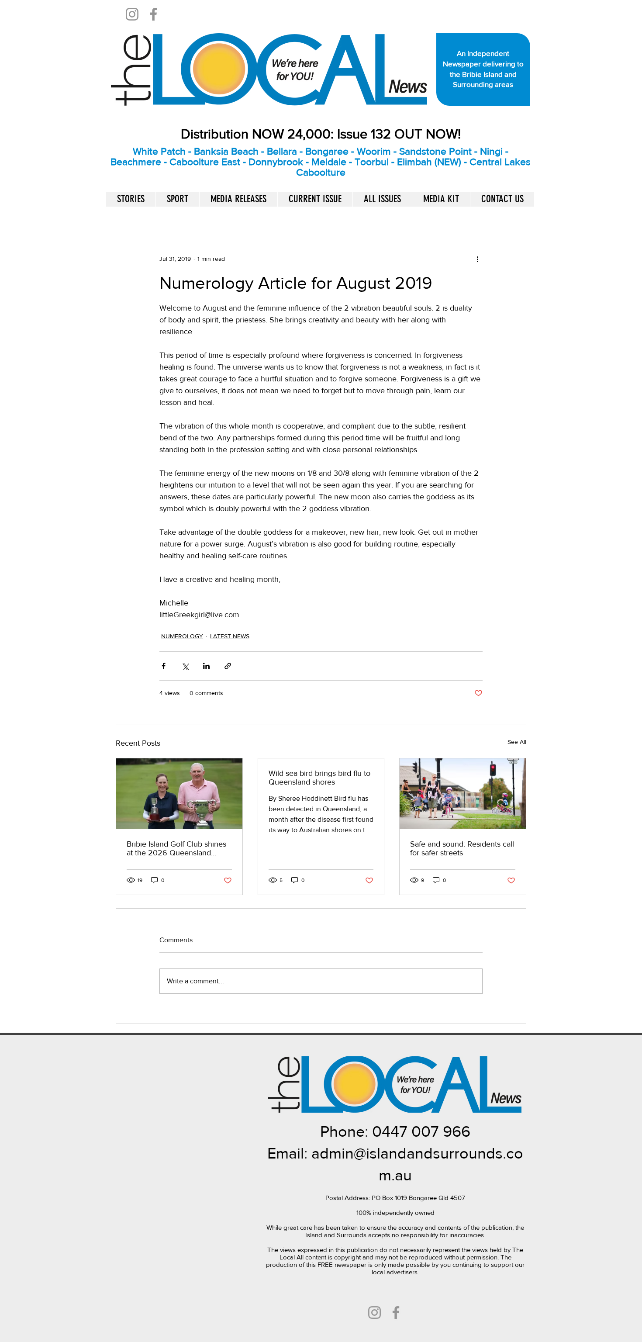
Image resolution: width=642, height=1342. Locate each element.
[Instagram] (132, 14)
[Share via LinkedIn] (206, 666)
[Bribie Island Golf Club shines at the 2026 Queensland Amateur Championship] (179, 793)
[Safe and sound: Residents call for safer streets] (463, 793)
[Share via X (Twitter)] (185, 666)
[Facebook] (153, 14)
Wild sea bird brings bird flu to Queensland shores (319, 777)
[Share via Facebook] (163, 666)
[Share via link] (228, 666)
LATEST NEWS (229, 636)
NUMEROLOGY (182, 636)
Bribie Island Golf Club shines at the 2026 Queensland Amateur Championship (176, 848)
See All (516, 741)
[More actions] (477, 258)
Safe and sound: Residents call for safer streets (462, 848)
